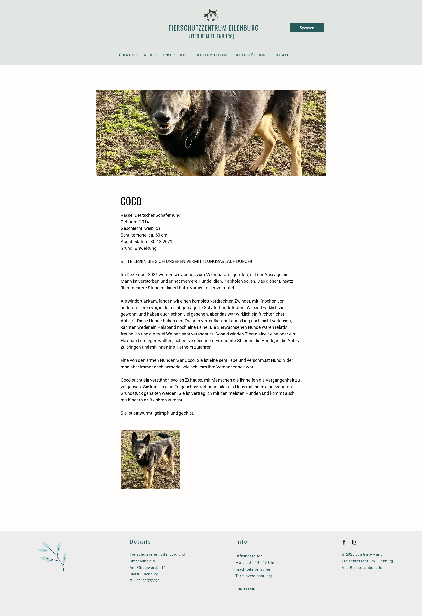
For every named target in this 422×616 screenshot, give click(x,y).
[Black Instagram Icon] (354, 542)
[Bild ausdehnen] (150, 459)
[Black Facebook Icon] (344, 542)
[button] (128, 55)
